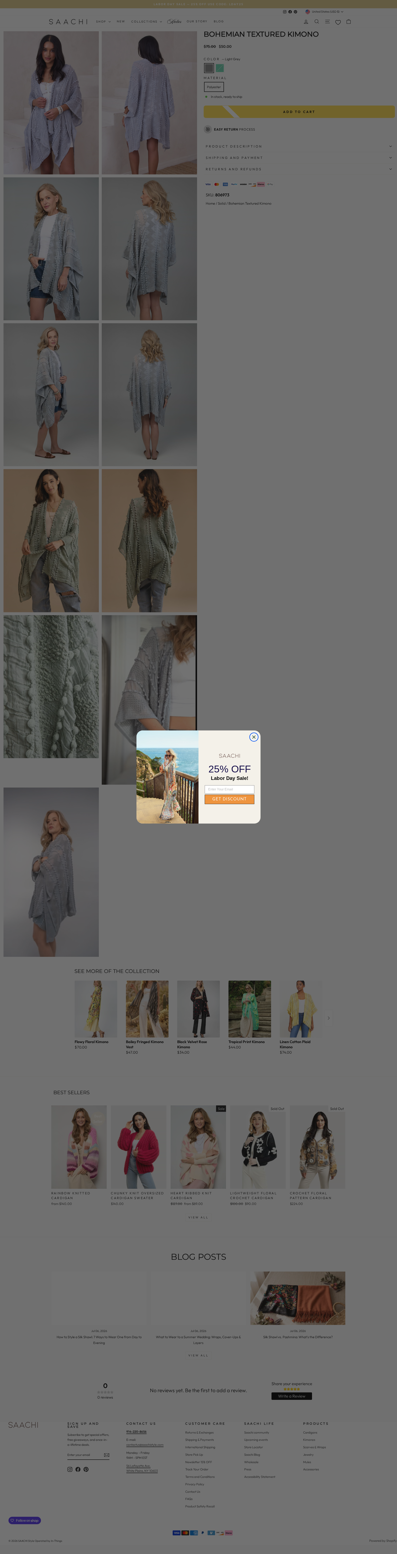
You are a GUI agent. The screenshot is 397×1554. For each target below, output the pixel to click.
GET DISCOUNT (229, 799)
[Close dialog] (254, 737)
